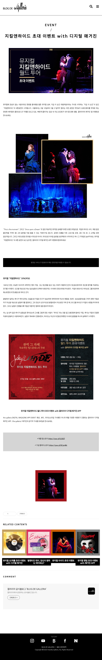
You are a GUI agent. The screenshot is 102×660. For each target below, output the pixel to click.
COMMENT (9, 576)
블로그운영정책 (61, 647)
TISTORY (54, 637)
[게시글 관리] (13, 514)
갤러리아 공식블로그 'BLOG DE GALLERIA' (27, 589)
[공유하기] (10, 514)
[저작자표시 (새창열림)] (28, 514)
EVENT (51, 25)
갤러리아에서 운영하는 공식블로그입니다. (22, 592)
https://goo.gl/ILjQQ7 (56, 439)
